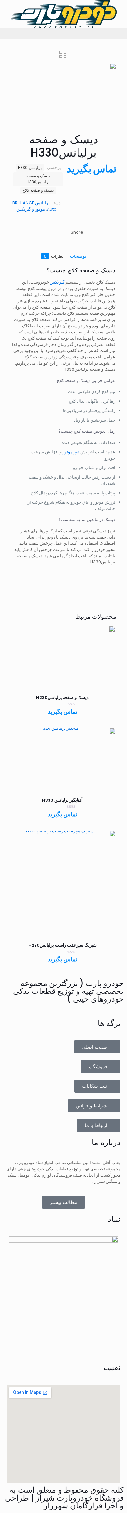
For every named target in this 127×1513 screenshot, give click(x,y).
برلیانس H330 (30, 167)
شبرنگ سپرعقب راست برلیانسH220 (62, 945)
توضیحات (78, 256)
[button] (63, 33)
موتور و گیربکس (30, 209)
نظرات (54, 256)
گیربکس (57, 282)
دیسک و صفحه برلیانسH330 (38, 179)
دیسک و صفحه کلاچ (38, 190)
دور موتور (71, 452)
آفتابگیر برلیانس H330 (62, 800)
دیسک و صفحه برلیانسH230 (62, 697)
